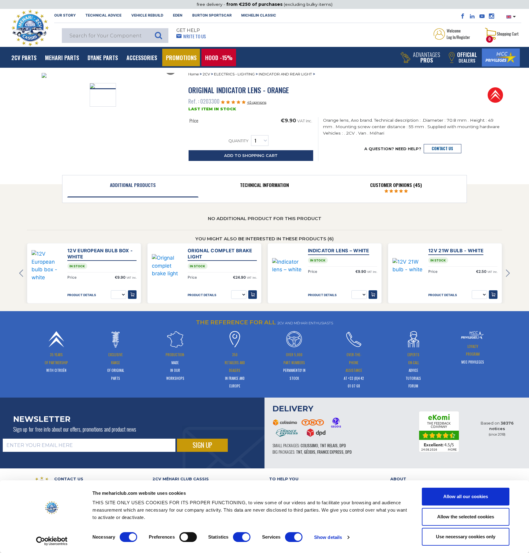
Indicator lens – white (338, 251)
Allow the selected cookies (465, 516)
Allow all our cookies (465, 496)
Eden (177, 15)
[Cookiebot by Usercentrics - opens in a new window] (52, 541)
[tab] (133, 186)
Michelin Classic (258, 15)
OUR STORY (65, 15)
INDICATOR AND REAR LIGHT (285, 74)
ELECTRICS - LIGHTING (234, 74)
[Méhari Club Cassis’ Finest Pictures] (491, 16)
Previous (21, 273)
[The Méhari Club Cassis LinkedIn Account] (472, 16)
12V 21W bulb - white (455, 251)
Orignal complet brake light (220, 253)
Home (193, 74)
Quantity (238, 141)
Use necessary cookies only (465, 536)
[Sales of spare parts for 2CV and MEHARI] (30, 28)
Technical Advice (103, 15)
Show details (328, 537)
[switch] (188, 537)
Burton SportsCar (212, 15)
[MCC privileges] (501, 57)
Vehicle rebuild (147, 15)
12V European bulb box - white (100, 253)
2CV (206, 74)
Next (507, 273)
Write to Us (194, 36)
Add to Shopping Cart (251, 155)
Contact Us (442, 148)
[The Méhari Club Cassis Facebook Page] (463, 16)
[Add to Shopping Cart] (132, 294)
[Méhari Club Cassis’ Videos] (482, 16)
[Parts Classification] (495, 95)
